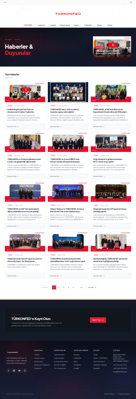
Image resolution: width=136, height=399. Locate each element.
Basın (75, 361)
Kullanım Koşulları (124, 394)
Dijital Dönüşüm (59, 355)
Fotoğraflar (77, 365)
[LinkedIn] (14, 371)
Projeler (76, 368)
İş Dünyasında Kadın (61, 361)
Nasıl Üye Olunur (99, 361)
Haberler (53, 25)
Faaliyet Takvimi (65, 25)
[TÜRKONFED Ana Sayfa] (68, 14)
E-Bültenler (88, 25)
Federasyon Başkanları (42, 365)
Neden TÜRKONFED (100, 358)
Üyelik (95, 355)
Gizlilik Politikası (109, 394)
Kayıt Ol (97, 320)
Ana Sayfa (8, 39)
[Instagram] (25, 371)
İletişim (110, 25)
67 (81, 287)
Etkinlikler (96, 368)
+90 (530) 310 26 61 (120, 368)
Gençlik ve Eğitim (60, 365)
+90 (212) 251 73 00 (120, 365)
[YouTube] (19, 371)
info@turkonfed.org (120, 372)
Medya (99, 25)
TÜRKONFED (28, 25)
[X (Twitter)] (8, 371)
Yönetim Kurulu (39, 358)
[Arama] (131, 2)
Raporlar (76, 355)
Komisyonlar (38, 361)
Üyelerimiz (41, 25)
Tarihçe (36, 355)
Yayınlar (76, 25)
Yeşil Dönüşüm (59, 358)
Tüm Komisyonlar (60, 368)
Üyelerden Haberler (100, 365)
